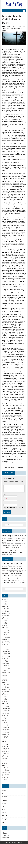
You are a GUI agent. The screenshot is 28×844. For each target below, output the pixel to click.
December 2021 (6, 667)
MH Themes (21, 842)
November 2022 (6, 653)
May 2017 (4, 762)
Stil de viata (4, 816)
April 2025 (4, 625)
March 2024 (5, 636)
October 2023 (5, 641)
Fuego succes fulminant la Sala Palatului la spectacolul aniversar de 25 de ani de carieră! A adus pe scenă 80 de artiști (13, 564)
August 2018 (5, 736)
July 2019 (4, 717)
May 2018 (4, 741)
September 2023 (6, 643)
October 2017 (5, 753)
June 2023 (4, 646)
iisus (24, 26)
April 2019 (4, 722)
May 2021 (4, 679)
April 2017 (4, 763)
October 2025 (5, 615)
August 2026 (5, 599)
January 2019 (5, 727)
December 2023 (6, 637)
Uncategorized (5, 819)
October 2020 (5, 691)
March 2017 (5, 765)
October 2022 (5, 655)
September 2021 (6, 672)
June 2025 (4, 622)
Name (5, 494)
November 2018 (6, 731)
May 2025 (4, 624)
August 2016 (5, 777)
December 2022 (6, 651)
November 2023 (6, 639)
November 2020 (6, 689)
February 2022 (5, 663)
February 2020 (5, 705)
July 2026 (4, 601)
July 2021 (4, 675)
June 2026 (4, 603)
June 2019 (4, 719)
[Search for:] (14, 524)
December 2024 (6, 629)
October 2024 (5, 632)
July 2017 (4, 758)
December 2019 (6, 708)
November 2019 (6, 710)
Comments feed (6, 835)
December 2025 (6, 611)
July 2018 (4, 738)
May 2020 (4, 700)
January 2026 (5, 610)
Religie (3, 809)
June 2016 (4, 781)
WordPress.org (5, 837)
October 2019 (5, 712)
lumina (4, 28)
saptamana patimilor (15, 28)
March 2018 (5, 744)
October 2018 (5, 732)
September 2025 (6, 617)
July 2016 (4, 779)
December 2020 (6, 687)
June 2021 (4, 677)
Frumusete (4, 800)
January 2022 (5, 665)
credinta (14, 26)
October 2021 (5, 670)
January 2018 (5, 748)
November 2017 (6, 751)
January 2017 (5, 769)
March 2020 (5, 703)
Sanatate (4, 812)
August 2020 (5, 694)
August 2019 (5, 715)
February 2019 (5, 725)
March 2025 (5, 627)
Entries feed (5, 833)
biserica (9, 26)
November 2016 (6, 772)
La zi (3, 806)
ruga (8, 28)
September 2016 (6, 776)
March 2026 (5, 606)
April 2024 (4, 634)
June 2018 (4, 739)
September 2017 (6, 755)
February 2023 (5, 648)
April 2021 (4, 681)
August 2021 (5, 674)
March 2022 (5, 662)
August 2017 (5, 757)
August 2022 (5, 658)
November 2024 (6, 630)
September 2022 (6, 656)
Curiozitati (4, 794)
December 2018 (6, 729)
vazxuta (4, 30)
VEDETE (3, 822)
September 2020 (6, 693)
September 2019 (6, 713)
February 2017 (5, 767)
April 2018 (4, 743)
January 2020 (5, 706)
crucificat (19, 26)
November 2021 (6, 668)
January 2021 (5, 686)
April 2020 (4, 701)
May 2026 (4, 605)
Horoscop (4, 803)
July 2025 (4, 620)
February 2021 (5, 684)
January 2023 (5, 649)
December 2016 (6, 770)
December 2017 (6, 750)
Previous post (10, 467)
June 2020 (4, 698)
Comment (5, 484)
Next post (19, 467)
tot (21, 28)
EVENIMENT (4, 797)
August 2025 (5, 618)
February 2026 (5, 608)
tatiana (9, 46)
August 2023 (5, 644)
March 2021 (5, 682)
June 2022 (4, 660)
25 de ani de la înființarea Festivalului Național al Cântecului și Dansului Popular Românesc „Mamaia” (13, 540)
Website (5, 503)
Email (4, 498)
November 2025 (6, 613)
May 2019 (4, 720)
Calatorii (4, 790)
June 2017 (4, 760)
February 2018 (5, 746)
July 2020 (4, 696)
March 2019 (5, 724)
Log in (3, 832)
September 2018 (6, 734)
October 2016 (5, 774)
